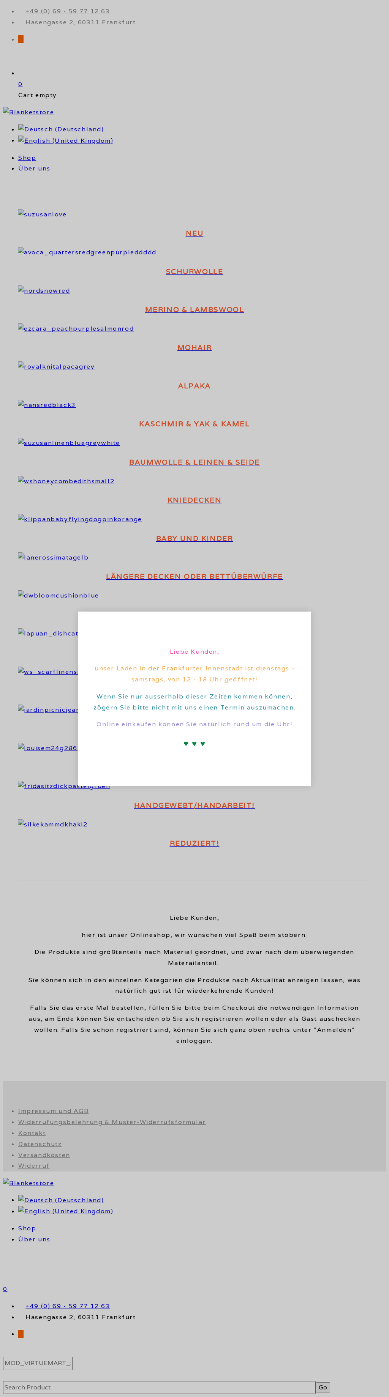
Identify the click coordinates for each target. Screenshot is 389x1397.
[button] (299, 622)
